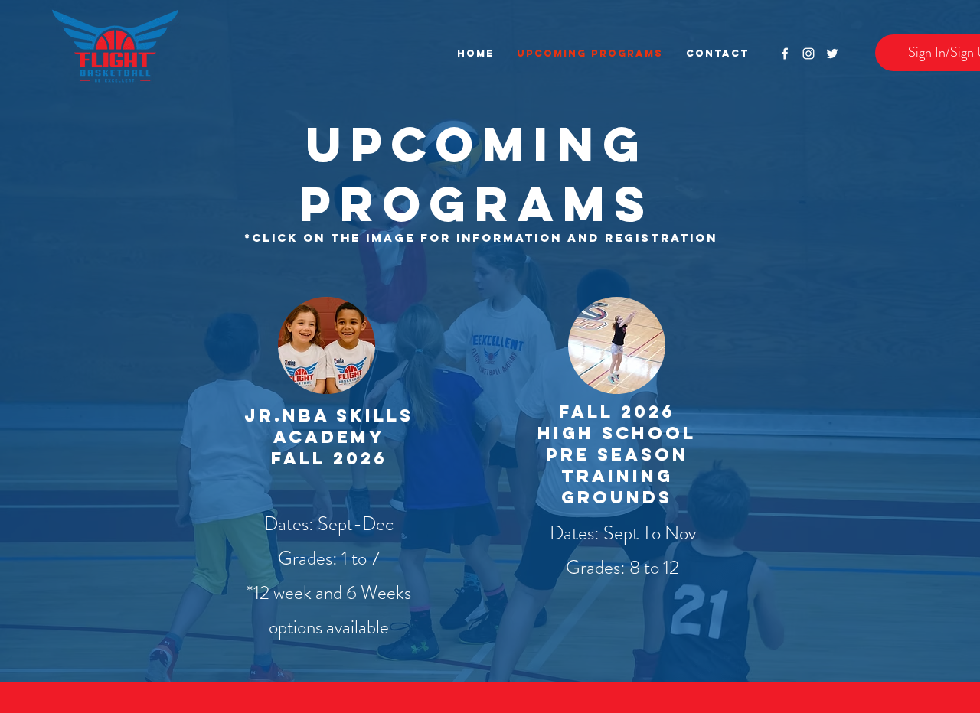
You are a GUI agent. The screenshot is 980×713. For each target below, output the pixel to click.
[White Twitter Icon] (832, 53)
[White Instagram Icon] (808, 53)
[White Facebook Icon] (784, 53)
